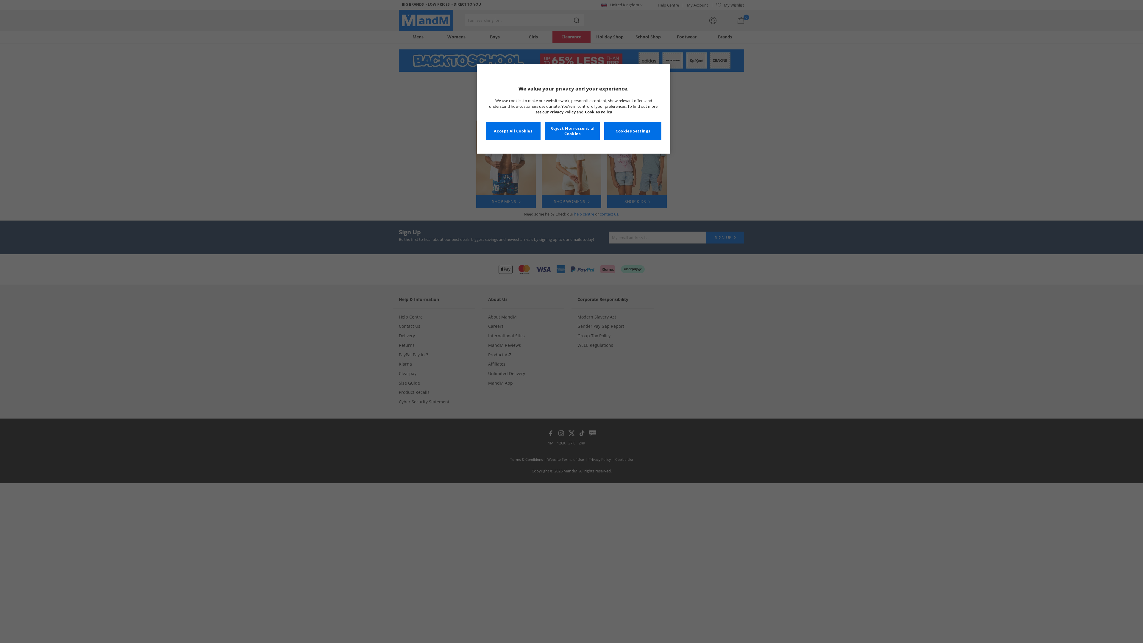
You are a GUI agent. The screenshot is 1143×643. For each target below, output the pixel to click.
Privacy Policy (562, 112)
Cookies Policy (598, 112)
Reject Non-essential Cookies (572, 131)
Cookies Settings (633, 131)
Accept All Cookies (513, 131)
